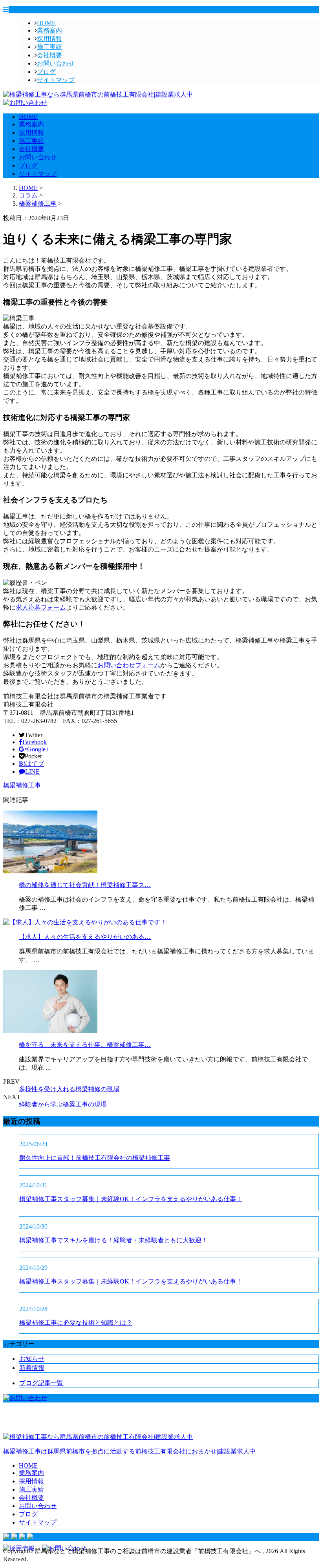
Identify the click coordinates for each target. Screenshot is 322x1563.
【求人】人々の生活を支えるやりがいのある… (85, 936)
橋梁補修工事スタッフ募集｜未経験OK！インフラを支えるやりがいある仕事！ (130, 1199)
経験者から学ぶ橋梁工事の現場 (63, 1104)
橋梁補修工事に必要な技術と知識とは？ (75, 1322)
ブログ (46, 71)
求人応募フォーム (41, 607)
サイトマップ (56, 80)
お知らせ (31, 1358)
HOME (46, 23)
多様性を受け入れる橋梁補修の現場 (69, 1089)
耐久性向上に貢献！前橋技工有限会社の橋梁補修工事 (94, 1157)
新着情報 (31, 1367)
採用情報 (49, 38)
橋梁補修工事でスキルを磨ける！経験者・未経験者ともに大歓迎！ (113, 1240)
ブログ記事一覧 (41, 1383)
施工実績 (49, 47)
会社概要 (49, 55)
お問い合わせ (56, 63)
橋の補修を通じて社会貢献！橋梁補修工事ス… (85, 885)
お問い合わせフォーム (128, 665)
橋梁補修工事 (38, 203)
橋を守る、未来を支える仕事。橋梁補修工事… (85, 1044)
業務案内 (49, 30)
